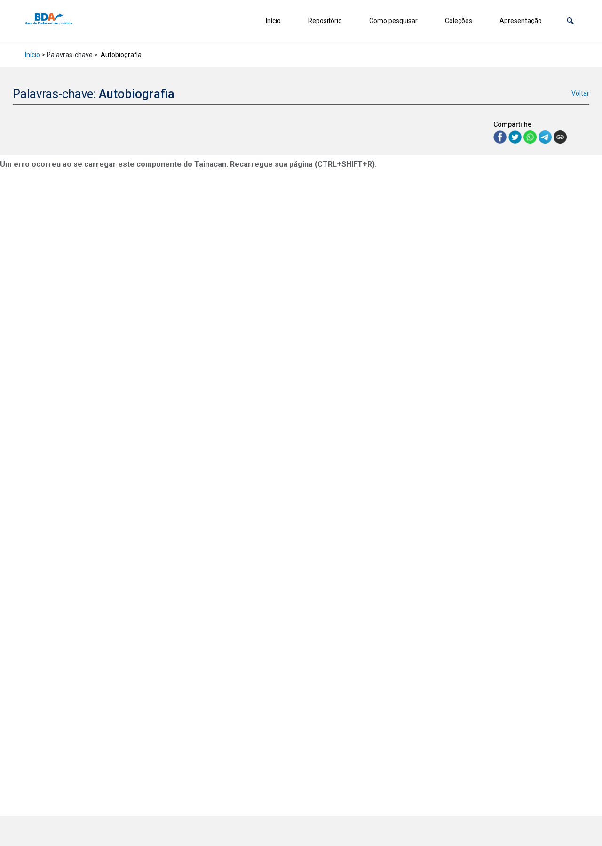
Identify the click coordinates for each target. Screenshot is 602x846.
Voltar (580, 93)
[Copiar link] (560, 137)
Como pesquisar (393, 20)
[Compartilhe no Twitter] (515, 136)
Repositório (325, 20)
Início (273, 20)
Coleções (458, 20)
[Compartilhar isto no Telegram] (546, 136)
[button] (570, 21)
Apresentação (520, 20)
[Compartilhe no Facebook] (500, 136)
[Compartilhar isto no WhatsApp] (531, 136)
